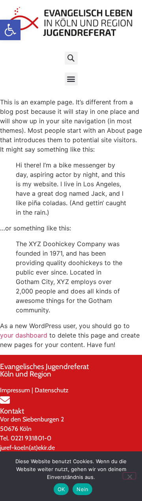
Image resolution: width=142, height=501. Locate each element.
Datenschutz (52, 390)
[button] (10, 30)
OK (61, 489)
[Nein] (129, 475)
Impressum (15, 390)
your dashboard (23, 335)
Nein (82, 489)
